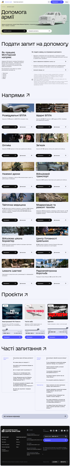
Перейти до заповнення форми (34, 449)
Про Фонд (4, 439)
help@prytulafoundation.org (33, 435)
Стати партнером (5, 444)
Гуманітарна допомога (18, 1)
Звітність (18, 442)
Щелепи (50, 321)
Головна (4, 6)
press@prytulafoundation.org (33, 444)
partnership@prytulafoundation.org (34, 439)
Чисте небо (29, 321)
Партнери (4, 442)
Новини (18, 444)
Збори (17, 439)
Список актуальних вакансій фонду (33, 454)
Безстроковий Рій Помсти (11, 321)
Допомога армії (8, 1)
